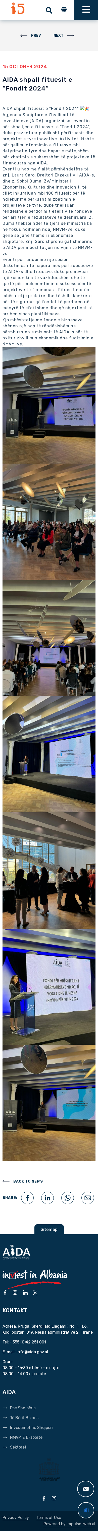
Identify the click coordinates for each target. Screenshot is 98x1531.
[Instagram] (15, 1292)
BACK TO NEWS (28, 1181)
